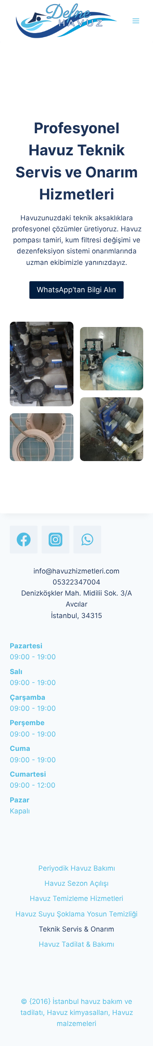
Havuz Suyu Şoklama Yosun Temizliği (76, 914)
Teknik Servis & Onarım (76, 929)
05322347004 (76, 582)
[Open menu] (135, 20)
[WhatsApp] (87, 539)
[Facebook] (24, 539)
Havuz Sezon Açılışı (76, 883)
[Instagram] (55, 539)
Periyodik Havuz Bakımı (76, 868)
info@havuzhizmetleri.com (76, 571)
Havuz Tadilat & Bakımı (76, 944)
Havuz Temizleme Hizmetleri (76, 898)
